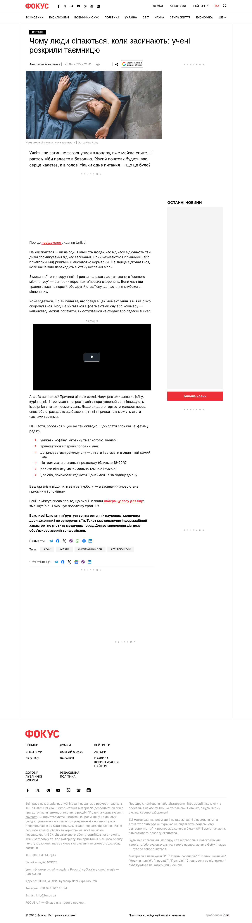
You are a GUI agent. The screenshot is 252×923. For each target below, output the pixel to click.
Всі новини (35, 17)
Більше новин (195, 396)
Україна (131, 17)
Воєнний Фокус (86, 17)
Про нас (32, 758)
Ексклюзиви (59, 17)
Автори (100, 752)
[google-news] (78, 790)
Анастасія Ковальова (44, 64)
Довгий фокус (72, 752)
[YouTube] (78, 6)
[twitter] (38, 790)
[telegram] (48, 790)
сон (48, 549)
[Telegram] (71, 6)
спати (65, 549)
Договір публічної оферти (33, 776)
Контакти (178, 915)
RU (217, 5)
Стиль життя (180, 17)
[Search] (225, 5)
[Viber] (85, 6)
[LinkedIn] (98, 6)
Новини (31, 745)
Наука (159, 17)
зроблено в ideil (217, 915)
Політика (112, 17)
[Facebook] (58, 6)
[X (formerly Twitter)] (65, 6)
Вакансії (67, 758)
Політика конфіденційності (148, 915)
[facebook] (28, 790)
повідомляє (52, 242)
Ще (220, 17)
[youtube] (58, 790)
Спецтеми (178, 5)
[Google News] (91, 6)
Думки (158, 5)
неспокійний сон (91, 549)
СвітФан (37, 32)
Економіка (204, 17)
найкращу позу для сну (123, 501)
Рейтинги (200, 5)
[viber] (68, 790)
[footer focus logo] (42, 734)
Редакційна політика (69, 774)
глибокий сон (122, 549)
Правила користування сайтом (106, 762)
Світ (146, 17)
